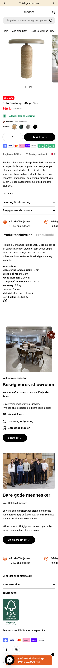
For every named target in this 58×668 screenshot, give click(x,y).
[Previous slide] (26, 87)
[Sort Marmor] (35, 127)
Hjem (5, 30)
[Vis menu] (4, 12)
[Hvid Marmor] (28, 127)
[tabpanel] (29, 274)
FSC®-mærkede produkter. (32, 630)
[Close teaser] (52, 654)
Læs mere (8, 193)
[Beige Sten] (14, 127)
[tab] (17, 236)
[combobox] (29, 20)
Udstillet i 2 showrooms (16, 122)
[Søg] (51, 20)
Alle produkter (19, 30)
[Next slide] (35, 87)
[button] (4, 3)
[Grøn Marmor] (21, 127)
